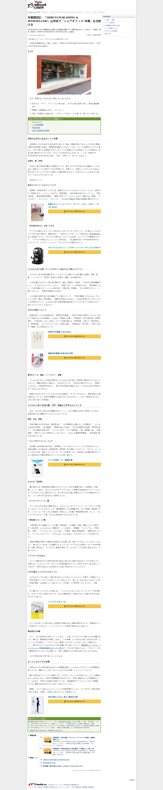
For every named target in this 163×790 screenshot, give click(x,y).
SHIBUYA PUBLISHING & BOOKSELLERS (56, 760)
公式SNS (39, 787)
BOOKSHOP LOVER (65, 721)
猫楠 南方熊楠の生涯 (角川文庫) (60, 353)
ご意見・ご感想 (110, 20)
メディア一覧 (32, 787)
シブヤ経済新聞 (37, 125)
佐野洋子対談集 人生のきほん (60, 332)
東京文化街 (36, 128)
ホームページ (37, 122)
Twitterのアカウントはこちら (37, 730)
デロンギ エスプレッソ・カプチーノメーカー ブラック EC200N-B (74, 248)
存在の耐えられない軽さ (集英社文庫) (63, 697)
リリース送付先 (110, 22)
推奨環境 (91, 787)
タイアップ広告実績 (111, 31)
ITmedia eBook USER (37, 5)
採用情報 (84, 787)
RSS (74, 787)
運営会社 (78, 787)
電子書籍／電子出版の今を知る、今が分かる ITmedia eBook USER (63, 766)
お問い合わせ (53, 787)
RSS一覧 (107, 34)
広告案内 (46, 787)
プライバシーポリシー (65, 787)
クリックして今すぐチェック (75, 211)
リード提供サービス (111, 28)
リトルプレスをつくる (57, 602)
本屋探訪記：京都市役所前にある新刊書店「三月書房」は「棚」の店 (73, 748)
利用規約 (132, 780)
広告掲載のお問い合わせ (112, 25)
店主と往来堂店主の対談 (40, 130)
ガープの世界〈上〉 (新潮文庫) (60, 460)
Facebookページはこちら (55, 730)
